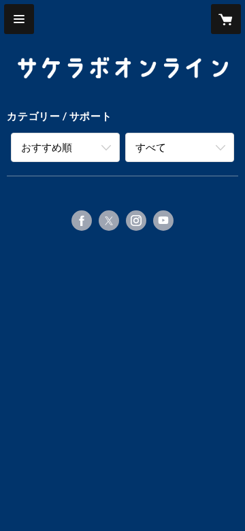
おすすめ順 (46, 147)
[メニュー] (19, 19)
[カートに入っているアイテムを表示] (226, 19)
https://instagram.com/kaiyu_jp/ (136, 220)
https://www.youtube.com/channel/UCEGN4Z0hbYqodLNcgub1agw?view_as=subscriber (163, 220)
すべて (150, 147)
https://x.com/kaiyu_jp (109, 220)
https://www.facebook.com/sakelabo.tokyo (81, 220)
